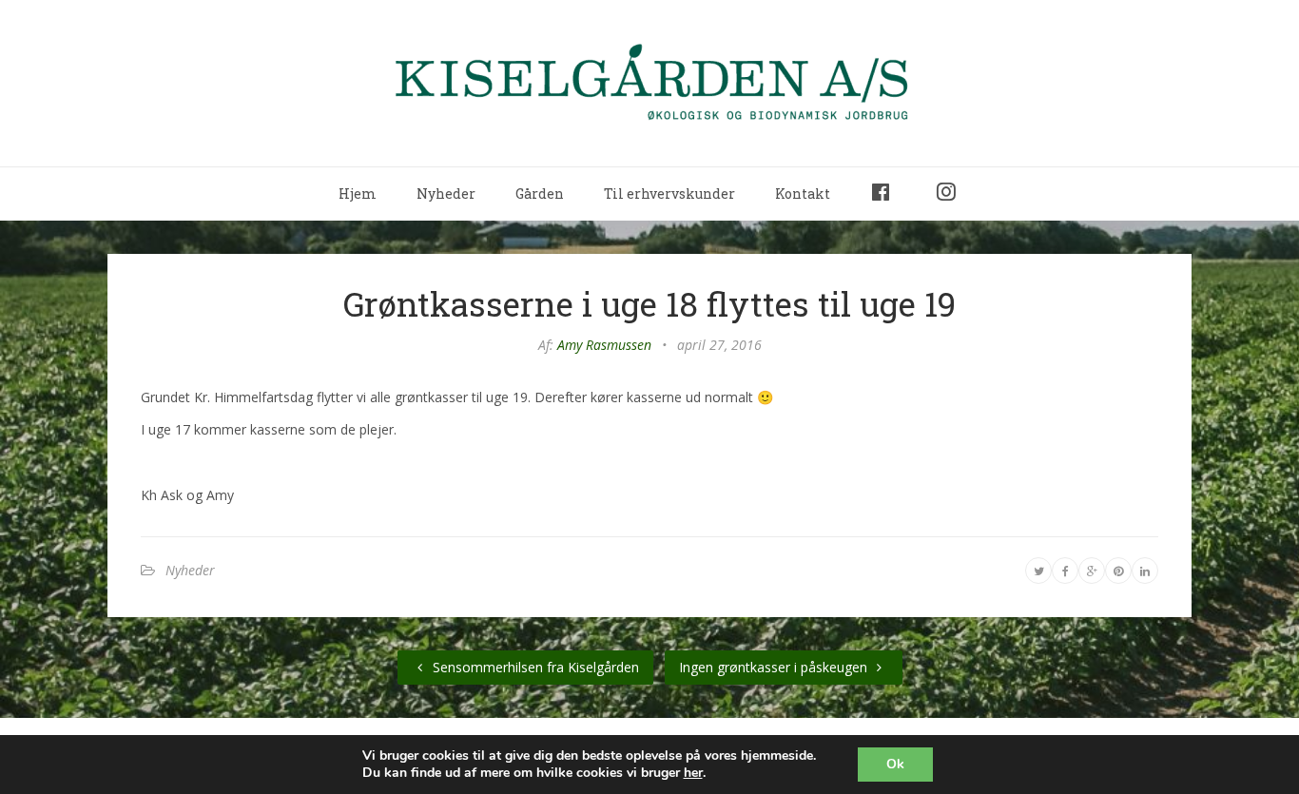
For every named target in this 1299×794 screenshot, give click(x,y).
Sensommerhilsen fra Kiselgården (534, 667)
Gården (539, 193)
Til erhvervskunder (669, 193)
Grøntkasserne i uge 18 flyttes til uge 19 (649, 303)
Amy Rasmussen (604, 345)
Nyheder (446, 193)
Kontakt (802, 193)
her (693, 773)
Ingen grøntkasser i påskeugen (775, 667)
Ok (895, 764)
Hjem (358, 193)
